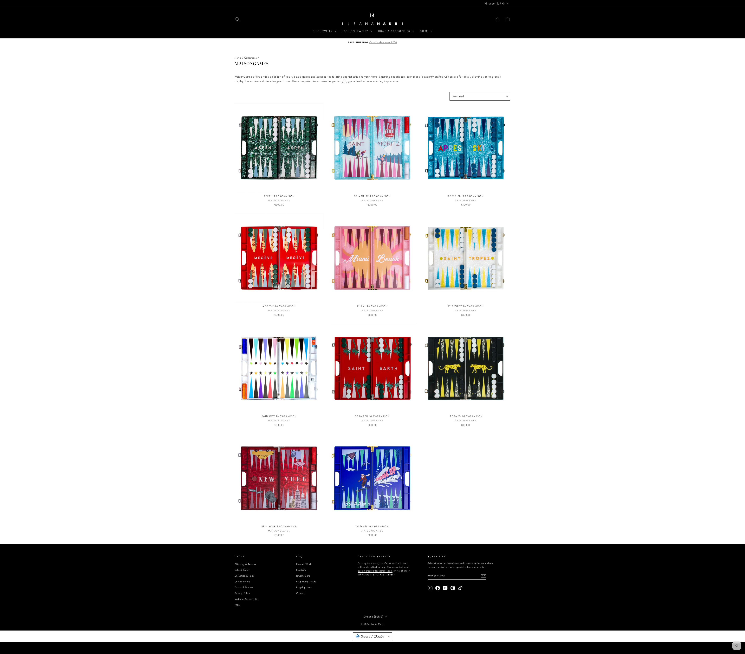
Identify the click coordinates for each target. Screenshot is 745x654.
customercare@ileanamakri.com (338, 353)
